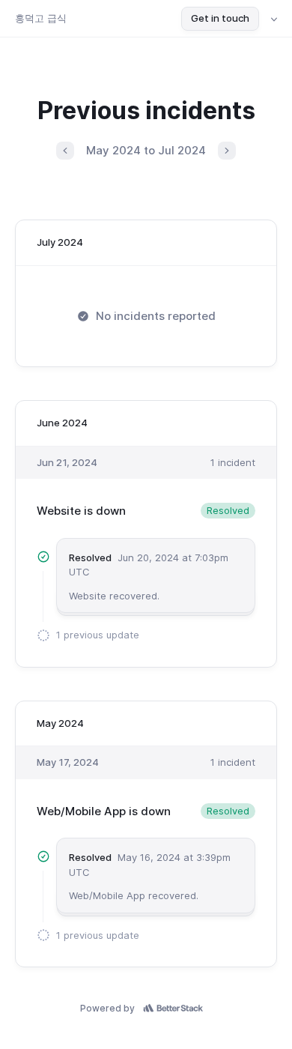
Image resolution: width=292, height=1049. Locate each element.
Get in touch (220, 18)
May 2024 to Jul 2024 (146, 150)
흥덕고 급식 (41, 18)
